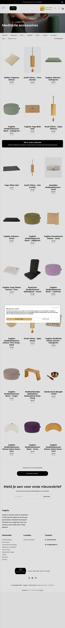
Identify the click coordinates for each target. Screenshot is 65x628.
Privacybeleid (55, 307)
